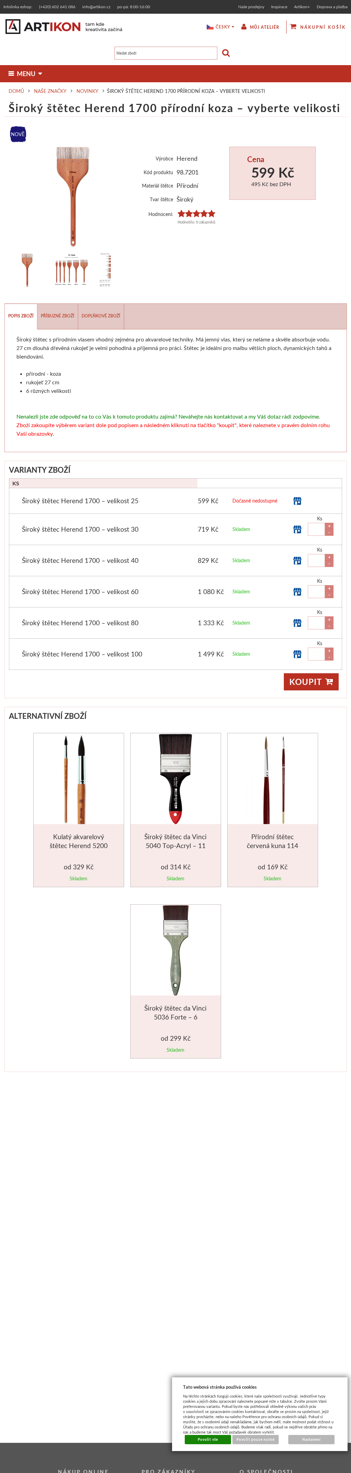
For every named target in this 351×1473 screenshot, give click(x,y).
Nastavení (311, 1439)
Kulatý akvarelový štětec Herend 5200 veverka (79, 845)
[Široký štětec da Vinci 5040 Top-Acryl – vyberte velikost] (175, 780)
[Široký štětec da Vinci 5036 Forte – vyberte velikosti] (175, 951)
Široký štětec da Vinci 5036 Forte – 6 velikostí (175, 1016)
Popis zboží (21, 315)
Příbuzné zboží (57, 315)
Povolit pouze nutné (256, 1439)
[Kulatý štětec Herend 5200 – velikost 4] (79, 780)
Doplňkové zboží (101, 315)
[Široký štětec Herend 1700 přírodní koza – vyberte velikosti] (73, 196)
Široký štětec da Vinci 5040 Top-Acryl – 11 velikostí (175, 845)
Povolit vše (208, 1439)
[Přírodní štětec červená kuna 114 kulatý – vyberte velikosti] (272, 780)
